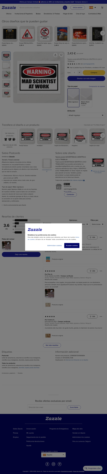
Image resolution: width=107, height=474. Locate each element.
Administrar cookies (54, 245)
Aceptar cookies (72, 245)
